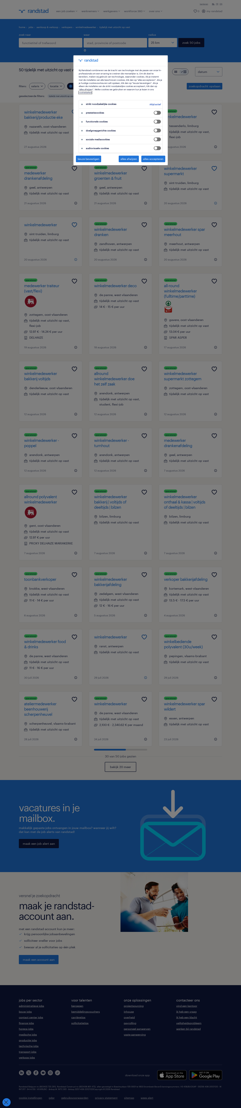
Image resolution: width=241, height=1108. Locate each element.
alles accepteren (153, 158)
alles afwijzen (128, 158)
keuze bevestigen (88, 158)
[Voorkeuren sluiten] (6, 1102)
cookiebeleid (85, 92)
